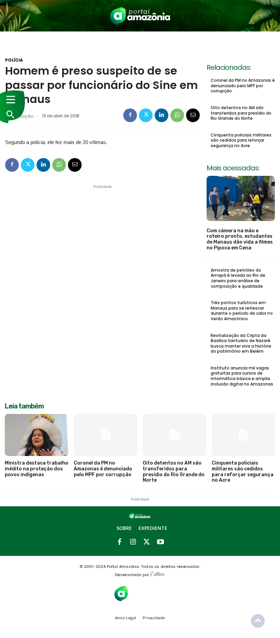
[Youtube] (160, 542)
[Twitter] (146, 115)
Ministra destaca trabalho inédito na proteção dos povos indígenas (36, 469)
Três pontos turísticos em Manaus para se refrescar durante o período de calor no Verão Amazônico (242, 311)
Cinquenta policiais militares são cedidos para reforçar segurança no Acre (241, 140)
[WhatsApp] (177, 115)
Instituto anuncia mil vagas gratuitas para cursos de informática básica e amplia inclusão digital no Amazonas (242, 376)
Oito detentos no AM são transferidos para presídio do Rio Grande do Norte (241, 113)
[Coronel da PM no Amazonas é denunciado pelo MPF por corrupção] (105, 435)
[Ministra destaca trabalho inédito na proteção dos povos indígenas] (36, 435)
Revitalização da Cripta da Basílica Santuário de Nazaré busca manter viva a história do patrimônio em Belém (241, 343)
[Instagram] (133, 542)
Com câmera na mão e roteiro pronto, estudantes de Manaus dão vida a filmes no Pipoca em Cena (240, 239)
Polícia (14, 60)
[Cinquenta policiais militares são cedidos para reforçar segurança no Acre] (243, 435)
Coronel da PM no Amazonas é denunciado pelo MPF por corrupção (243, 85)
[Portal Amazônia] (140, 16)
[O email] (193, 115)
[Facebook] (130, 115)
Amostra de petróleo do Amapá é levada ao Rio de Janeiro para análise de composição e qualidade (238, 278)
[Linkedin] (161, 115)
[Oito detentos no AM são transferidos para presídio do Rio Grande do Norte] (174, 435)
